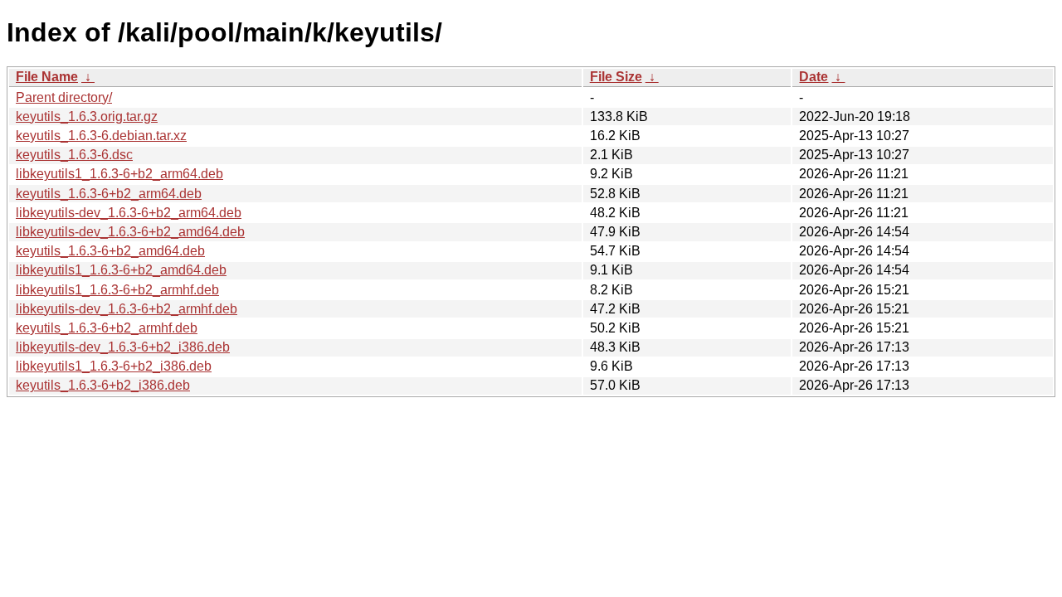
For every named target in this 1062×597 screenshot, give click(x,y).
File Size (616, 77)
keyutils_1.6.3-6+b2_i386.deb (103, 385)
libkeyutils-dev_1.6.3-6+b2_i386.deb (123, 347)
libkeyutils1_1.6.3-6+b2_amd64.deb (121, 270)
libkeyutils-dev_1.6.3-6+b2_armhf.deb (126, 309)
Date (813, 77)
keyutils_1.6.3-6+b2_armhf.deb (106, 328)
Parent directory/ (64, 97)
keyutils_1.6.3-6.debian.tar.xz (101, 136)
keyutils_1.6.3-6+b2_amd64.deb (110, 251)
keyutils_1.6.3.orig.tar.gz (87, 116)
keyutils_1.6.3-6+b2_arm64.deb (109, 194)
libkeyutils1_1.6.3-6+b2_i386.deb (114, 366)
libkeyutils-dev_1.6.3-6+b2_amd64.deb (130, 232)
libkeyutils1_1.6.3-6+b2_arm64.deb (119, 174)
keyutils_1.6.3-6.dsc (74, 155)
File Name (47, 77)
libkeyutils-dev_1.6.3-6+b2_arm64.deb (128, 213)
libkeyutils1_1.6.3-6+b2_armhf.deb (117, 290)
